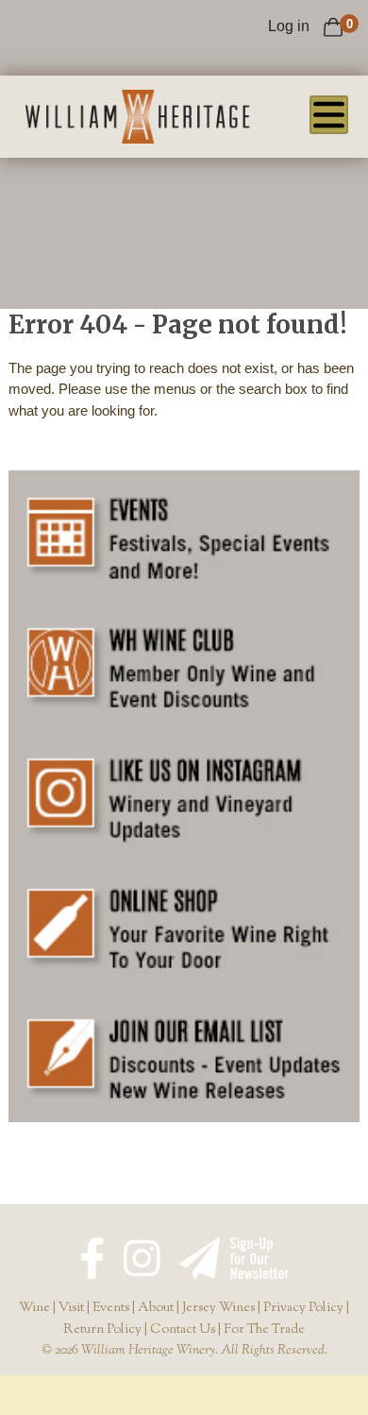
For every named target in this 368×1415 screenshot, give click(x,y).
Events (110, 1308)
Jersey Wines (218, 1308)
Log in (288, 26)
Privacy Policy (303, 1308)
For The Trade (264, 1330)
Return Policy (102, 1330)
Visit (71, 1308)
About (156, 1308)
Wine (34, 1308)
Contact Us (182, 1330)
